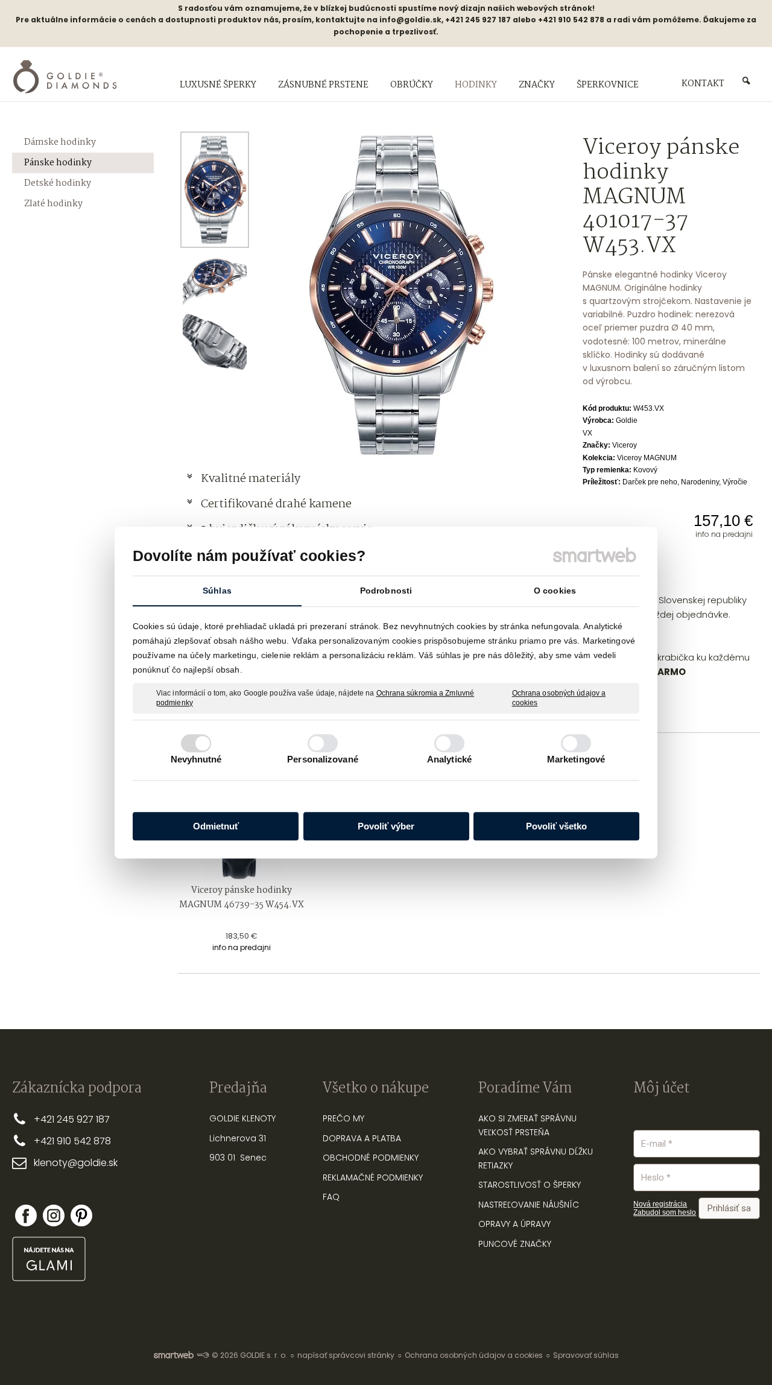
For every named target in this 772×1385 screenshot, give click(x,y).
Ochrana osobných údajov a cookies (559, 698)
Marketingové (576, 759)
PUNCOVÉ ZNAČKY (514, 1244)
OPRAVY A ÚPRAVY (514, 1224)
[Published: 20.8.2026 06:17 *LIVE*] (203, 1355)
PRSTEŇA (532, 1132)
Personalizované (322, 759)
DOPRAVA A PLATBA (362, 1138)
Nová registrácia (660, 1204)
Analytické (449, 759)
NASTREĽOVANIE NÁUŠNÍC (528, 1205)
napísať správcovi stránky (345, 1355)
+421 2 (48, 1119)
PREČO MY (343, 1118)
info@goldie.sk (410, 19)
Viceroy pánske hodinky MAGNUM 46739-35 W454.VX (241, 897)
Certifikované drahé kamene (277, 504)
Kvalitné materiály (252, 479)
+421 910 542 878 (72, 1141)
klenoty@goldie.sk (76, 1163)
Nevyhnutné (196, 759)
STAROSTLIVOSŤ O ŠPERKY (529, 1185)
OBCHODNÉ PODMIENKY (371, 1158)
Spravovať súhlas (586, 1355)
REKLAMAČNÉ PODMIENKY (373, 1177)
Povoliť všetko (556, 826)
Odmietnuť (216, 826)
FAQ (331, 1197)
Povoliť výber (386, 826)
